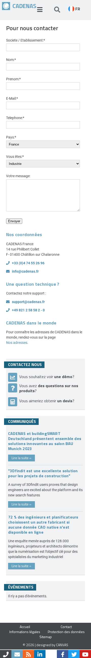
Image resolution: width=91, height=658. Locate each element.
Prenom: (13, 79)
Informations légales (24, 631)
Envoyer (14, 221)
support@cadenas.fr (28, 301)
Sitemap (45, 636)
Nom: (11, 59)
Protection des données (66, 631)
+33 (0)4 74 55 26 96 (28, 263)
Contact (66, 626)
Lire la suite (21, 457)
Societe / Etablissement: (25, 40)
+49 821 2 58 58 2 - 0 (28, 310)
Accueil (25, 626)
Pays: (11, 137)
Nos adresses (16, 342)
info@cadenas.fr (25, 271)
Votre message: (18, 175)
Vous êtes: (15, 156)
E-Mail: (12, 98)
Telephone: (15, 117)
